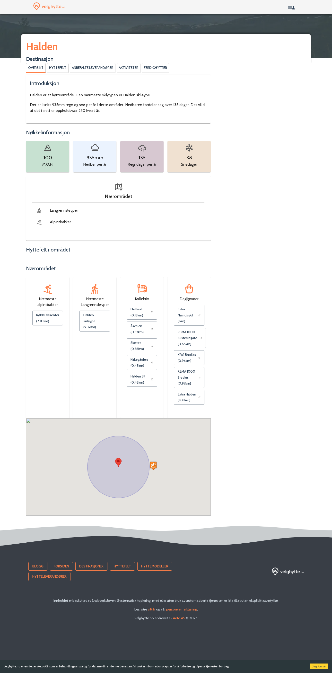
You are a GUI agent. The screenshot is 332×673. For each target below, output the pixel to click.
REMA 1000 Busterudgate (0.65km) (187, 338)
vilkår (151, 609)
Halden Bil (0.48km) (138, 379)
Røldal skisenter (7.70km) (47, 318)
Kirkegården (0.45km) (139, 362)
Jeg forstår (319, 666)
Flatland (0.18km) (137, 312)
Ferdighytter (155, 67)
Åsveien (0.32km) (137, 329)
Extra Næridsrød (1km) (185, 315)
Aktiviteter (128, 67)
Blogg (38, 566)
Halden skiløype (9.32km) (89, 321)
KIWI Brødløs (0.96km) (187, 357)
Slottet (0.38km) (137, 346)
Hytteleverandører (49, 576)
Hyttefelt (57, 67)
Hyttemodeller (154, 566)
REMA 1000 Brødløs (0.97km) (186, 377)
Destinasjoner (91, 566)
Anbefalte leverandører (92, 67)
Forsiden (61, 566)
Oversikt (36, 67)
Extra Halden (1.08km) (187, 397)
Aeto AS (179, 618)
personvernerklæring (181, 609)
